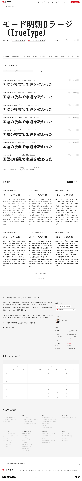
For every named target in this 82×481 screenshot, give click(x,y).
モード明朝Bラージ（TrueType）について (49, 56)
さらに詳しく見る (9, 327)
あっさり (35, 80)
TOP (3, 463)
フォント (8, 463)
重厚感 (33, 142)
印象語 (19, 80)
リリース (19, 470)
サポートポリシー (56, 470)
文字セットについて (65, 56)
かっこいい (30, 80)
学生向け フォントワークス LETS (66, 309)
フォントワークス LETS (64, 306)
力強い (23, 142)
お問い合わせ (25, 470)
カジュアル (36, 105)
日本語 (69, 340)
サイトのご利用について (46, 470)
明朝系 (69, 343)
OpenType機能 (75, 56)
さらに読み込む (41, 278)
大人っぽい (24, 80)
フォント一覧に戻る (9, 6)
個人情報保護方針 (73, 470)
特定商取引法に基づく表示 (34, 470)
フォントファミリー (26, 56)
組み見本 (35, 56)
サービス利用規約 (65, 470)
